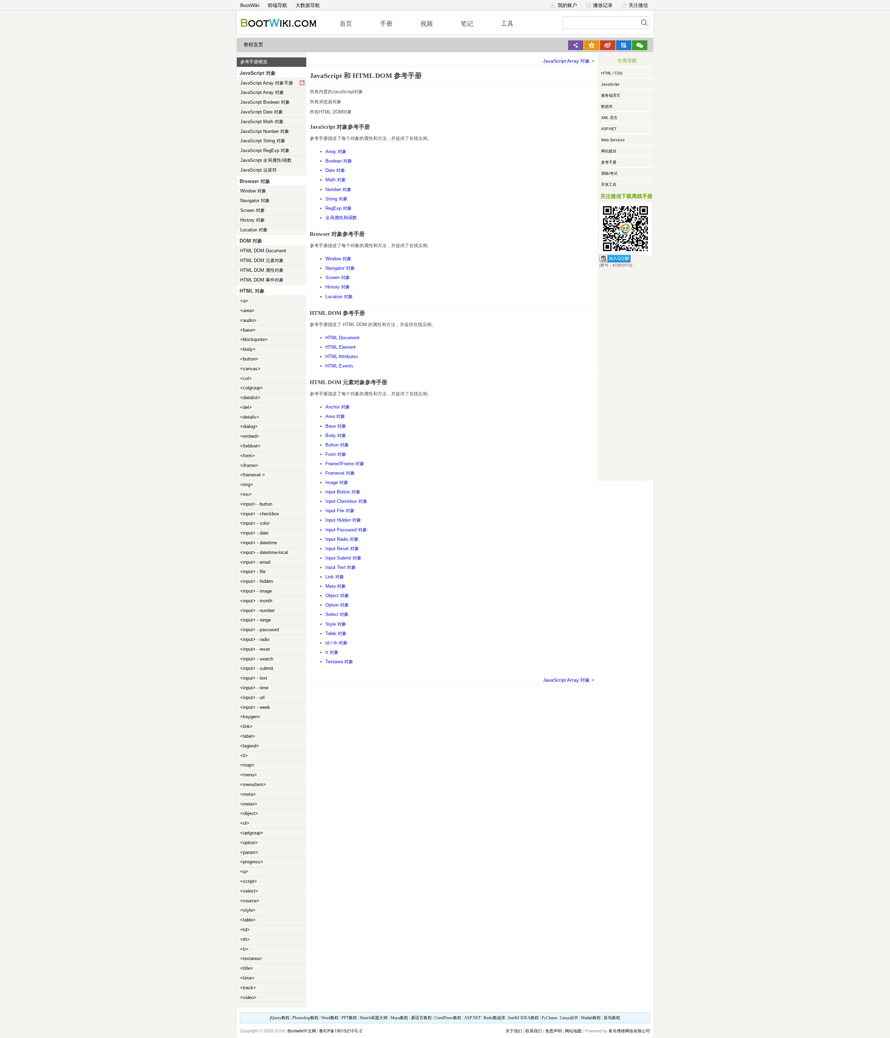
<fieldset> (250, 446)
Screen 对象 (252, 210)
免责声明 (553, 1030)
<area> (247, 310)
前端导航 (277, 5)
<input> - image (256, 591)
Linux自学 (569, 1017)
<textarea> (251, 958)
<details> (249, 417)
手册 (386, 23)
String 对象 (336, 198)
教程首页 (253, 44)
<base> (248, 330)
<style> (248, 910)
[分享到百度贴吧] (623, 45)
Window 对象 (253, 190)
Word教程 (330, 1017)
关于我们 (513, 1030)
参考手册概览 (253, 61)
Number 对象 (338, 189)
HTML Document (342, 337)
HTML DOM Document (263, 250)
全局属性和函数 (341, 217)
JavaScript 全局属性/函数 (266, 160)
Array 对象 (336, 151)
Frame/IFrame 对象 (344, 463)
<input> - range (255, 620)
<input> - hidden (256, 581)
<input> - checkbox (259, 513)
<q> (244, 871)
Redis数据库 (494, 1017)
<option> (249, 842)
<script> (248, 881)
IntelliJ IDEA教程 (523, 1017)
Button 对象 (337, 444)
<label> (247, 736)
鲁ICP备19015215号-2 (340, 1030)
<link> (246, 726)
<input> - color (254, 523)
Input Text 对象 (340, 567)
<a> (244, 300)
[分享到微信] (639, 45)
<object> (249, 813)
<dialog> (249, 426)
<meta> (248, 794)
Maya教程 (399, 1017)
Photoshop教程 (305, 1017)
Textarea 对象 (339, 661)
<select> (249, 891)
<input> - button (256, 504)
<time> (247, 978)
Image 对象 (336, 482)
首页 (346, 23)
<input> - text (253, 678)
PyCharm (549, 1017)
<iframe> (249, 465)
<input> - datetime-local (264, 552)
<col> (246, 378)
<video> (248, 997)
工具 (507, 23)
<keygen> (250, 716)
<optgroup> (251, 832)
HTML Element (340, 347)
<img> (246, 484)
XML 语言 (609, 118)
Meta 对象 (335, 586)
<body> (248, 349)
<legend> (249, 745)
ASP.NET (609, 129)
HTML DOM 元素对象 (262, 260)
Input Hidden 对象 (343, 520)
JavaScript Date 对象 (261, 111)
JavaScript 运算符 (258, 170)
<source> (249, 900)
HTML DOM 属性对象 (262, 270)
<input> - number (257, 610)
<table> (248, 919)
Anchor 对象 (337, 407)
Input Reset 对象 (342, 548)
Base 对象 (335, 426)
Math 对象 (335, 179)
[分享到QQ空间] (591, 45)
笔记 (467, 23)
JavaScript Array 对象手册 (266, 83)
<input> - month (256, 600)
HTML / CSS (611, 73)
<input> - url (252, 697)
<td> (245, 929)
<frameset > (252, 474)
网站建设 (608, 151)
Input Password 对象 (346, 529)
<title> (246, 968)
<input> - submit (256, 668)
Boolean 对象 (338, 161)
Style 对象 (335, 624)
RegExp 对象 (338, 208)
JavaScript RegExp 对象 (265, 150)
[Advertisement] (625, 373)
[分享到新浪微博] (607, 45)
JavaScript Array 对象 (262, 92)
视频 (426, 23)
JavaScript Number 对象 (264, 131)
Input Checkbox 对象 (346, 501)
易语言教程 (421, 1017)
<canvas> (250, 368)
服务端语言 (610, 95)
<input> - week (255, 707)
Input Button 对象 (343, 491)
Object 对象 (337, 595)
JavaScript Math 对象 (262, 121)
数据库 (607, 106)
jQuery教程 (280, 1017)
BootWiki (249, 5)
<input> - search (256, 658)
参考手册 (608, 162)
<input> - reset (255, 649)
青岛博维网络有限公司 (629, 1030)
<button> (249, 359)
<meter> (248, 804)
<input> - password (259, 629)
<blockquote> (254, 339)
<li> (244, 755)
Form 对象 (335, 454)
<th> (245, 939)
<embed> (249, 436)
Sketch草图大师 (374, 1017)
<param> (249, 852)
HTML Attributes (341, 356)
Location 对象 (254, 229)
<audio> (248, 320)
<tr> (244, 949)
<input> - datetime (258, 542)
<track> (248, 987)
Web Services (613, 140)
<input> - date (254, 533)
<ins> (246, 494)
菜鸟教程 (612, 1017)
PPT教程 (349, 1017)
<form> (247, 455)
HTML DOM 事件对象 (262, 280)
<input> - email (255, 562)
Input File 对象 (340, 510)
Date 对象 (335, 170)
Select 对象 (337, 614)
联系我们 (533, 1030)
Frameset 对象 (340, 473)
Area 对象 (335, 416)
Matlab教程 (591, 1017)
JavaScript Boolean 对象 (265, 102)
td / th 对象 (336, 642)
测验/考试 (609, 173)
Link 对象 (334, 576)
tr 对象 (332, 652)
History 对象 (252, 220)
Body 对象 (335, 435)
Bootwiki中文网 (302, 1030)
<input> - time (254, 687)
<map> (247, 765)
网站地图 (573, 1030)
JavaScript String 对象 (262, 140)
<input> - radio (254, 639)
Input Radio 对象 (342, 539)
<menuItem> (253, 784)
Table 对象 (336, 633)
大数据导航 (308, 5)
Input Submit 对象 (343, 558)
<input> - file (253, 571)
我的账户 (567, 5)
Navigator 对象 (255, 200)
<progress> (251, 861)
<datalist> (250, 397)
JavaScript (610, 84)
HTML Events (339, 366)
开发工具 (608, 184)
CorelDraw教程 (448, 1017)
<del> (246, 407)
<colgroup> (251, 387)
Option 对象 (337, 605)
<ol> (244, 823)
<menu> (248, 774)
